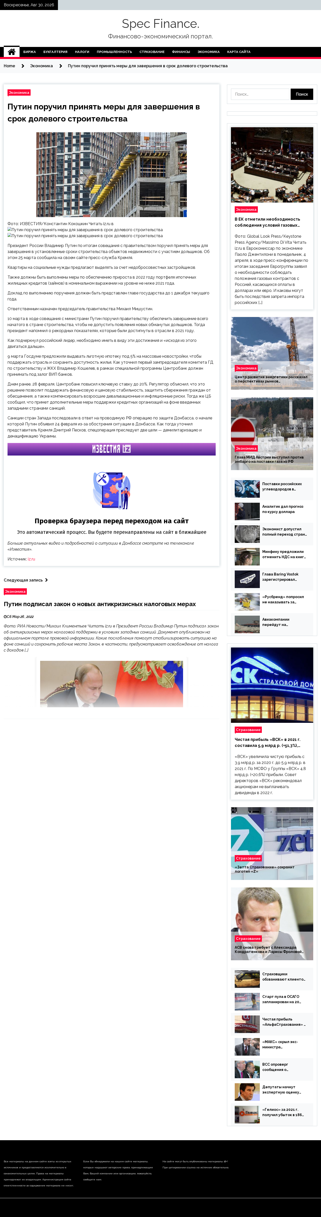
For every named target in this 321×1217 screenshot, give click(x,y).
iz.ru (31, 559)
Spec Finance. (160, 24)
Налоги (82, 52)
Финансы (181, 52)
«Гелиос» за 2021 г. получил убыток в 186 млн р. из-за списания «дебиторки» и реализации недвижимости (282, 1113)
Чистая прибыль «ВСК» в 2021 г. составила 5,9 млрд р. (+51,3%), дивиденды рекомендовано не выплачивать (267, 743)
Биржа (29, 52)
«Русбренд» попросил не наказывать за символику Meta (283, 600)
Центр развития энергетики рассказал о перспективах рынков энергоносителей (271, 379)
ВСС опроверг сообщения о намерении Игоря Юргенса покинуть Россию (279, 1067)
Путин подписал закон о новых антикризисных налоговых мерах (100, 604)
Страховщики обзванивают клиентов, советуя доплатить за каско (284, 977)
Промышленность (114, 52)
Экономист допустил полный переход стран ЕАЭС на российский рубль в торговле (283, 532)
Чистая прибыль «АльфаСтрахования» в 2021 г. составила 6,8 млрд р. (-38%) (284, 1022)
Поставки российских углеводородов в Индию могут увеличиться (282, 487)
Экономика (209, 52)
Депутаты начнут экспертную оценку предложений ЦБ (280, 1090)
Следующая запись (23, 580)
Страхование (152, 52)
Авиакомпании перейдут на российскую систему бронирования (281, 622)
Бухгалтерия (55, 52)
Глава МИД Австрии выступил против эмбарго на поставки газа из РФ (269, 459)
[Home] (12, 52)
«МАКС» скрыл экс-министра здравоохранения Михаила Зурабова (280, 1045)
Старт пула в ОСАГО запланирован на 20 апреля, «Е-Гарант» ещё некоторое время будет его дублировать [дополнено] (284, 1000)
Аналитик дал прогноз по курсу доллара (282, 509)
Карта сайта (239, 52)
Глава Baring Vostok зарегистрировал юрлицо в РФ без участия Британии (280, 577)
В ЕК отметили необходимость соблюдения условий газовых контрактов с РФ (267, 222)
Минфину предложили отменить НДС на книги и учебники (284, 555)
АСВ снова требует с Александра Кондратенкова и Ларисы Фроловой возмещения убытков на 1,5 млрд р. (268, 949)
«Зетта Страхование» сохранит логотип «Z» (265, 869)
